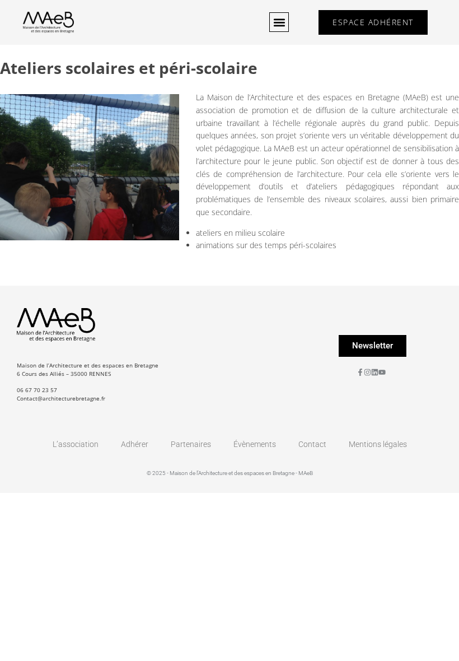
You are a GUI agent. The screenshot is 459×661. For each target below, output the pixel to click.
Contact (312, 444)
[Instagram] (367, 372)
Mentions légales (378, 444)
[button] (279, 22)
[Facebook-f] (360, 372)
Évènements (254, 444)
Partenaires (191, 444)
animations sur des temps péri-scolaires (266, 245)
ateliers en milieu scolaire (240, 232)
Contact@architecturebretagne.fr (61, 398)
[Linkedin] (374, 372)
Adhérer (134, 444)
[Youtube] (382, 372)
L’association (76, 444)
